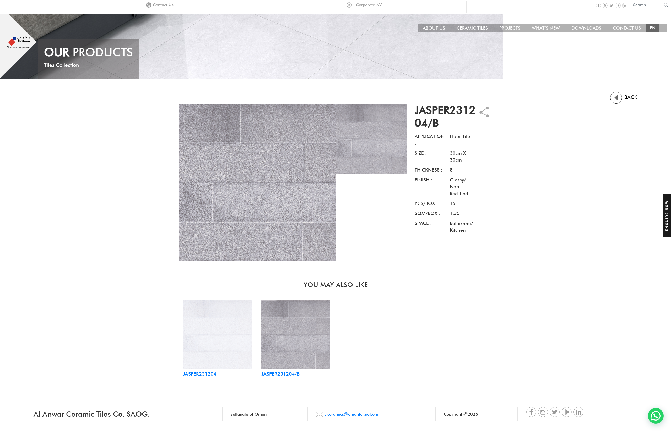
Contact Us (163, 4)
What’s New (546, 28)
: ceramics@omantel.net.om (350, 414)
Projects (509, 28)
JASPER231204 (199, 374)
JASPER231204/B (280, 374)
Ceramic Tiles (472, 28)
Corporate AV (367, 4)
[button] (656, 416)
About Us (434, 28)
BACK (630, 97)
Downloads (586, 28)
